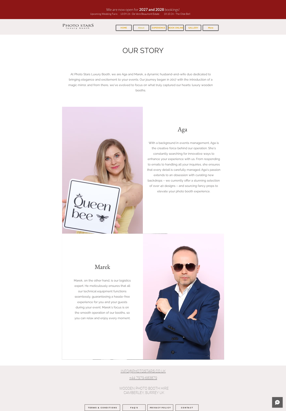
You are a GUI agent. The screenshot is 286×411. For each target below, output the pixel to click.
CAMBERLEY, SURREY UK (144, 393)
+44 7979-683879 (143, 378)
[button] (158, 28)
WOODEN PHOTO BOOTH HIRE (144, 388)
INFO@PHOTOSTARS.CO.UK (143, 371)
